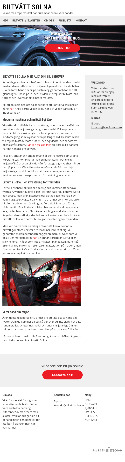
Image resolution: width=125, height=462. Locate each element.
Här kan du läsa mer (38, 145)
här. (35, 238)
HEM (5, 20)
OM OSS (49, 20)
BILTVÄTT (17, 20)
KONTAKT (81, 20)
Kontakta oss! (62, 375)
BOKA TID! (62, 48)
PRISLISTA (64, 20)
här (11, 109)
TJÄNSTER (34, 20)
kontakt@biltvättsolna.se (106, 127)
